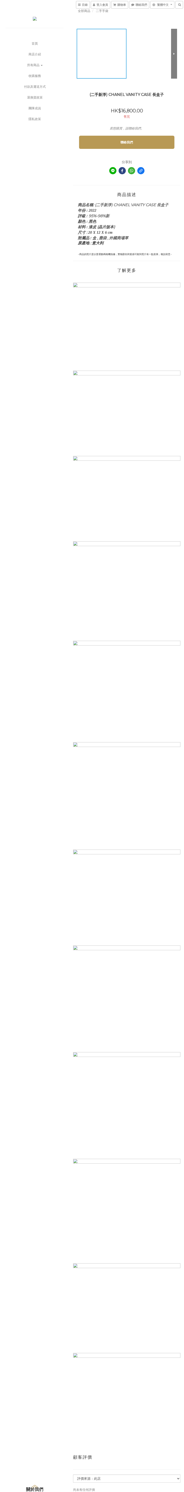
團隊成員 (35, 108)
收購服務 (35, 76)
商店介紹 (35, 54)
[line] (112, 170)
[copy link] (140, 170)
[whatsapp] (131, 170)
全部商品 (84, 11)
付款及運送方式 (35, 86)
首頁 (35, 43)
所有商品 (33, 65)
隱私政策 (35, 119)
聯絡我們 (127, 142)
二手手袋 (102, 11)
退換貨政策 (35, 97)
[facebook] (122, 170)
